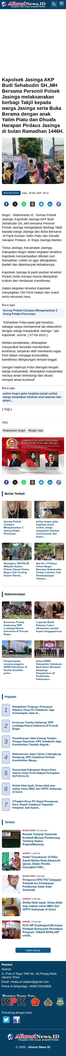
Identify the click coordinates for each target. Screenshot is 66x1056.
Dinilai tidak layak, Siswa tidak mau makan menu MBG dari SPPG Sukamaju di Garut (36, 788)
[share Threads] (32, 205)
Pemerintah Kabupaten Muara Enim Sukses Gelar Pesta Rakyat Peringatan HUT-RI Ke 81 (35, 772)
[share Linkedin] (50, 205)
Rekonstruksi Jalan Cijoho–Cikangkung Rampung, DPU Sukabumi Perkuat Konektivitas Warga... (36, 757)
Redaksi (6, 964)
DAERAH (27, 899)
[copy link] (58, 205)
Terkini (10, 822)
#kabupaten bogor (14, 430)
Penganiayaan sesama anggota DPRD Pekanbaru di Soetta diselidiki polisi (15, 667)
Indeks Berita (33, 950)
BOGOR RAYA (11, 193)
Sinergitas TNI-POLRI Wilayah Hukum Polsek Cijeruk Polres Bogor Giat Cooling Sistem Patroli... (16, 569)
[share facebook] (6, 205)
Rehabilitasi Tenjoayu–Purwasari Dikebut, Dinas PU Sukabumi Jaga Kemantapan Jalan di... (33, 709)
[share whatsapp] (23, 205)
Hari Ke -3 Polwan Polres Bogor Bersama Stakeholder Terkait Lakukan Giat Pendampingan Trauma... (49, 571)
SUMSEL (26, 853)
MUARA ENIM (29, 830)
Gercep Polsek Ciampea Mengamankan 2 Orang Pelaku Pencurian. (13, 527)
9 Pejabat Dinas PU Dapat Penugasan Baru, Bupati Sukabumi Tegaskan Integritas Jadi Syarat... (35, 804)
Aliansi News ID (39, 1047)
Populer (10, 697)
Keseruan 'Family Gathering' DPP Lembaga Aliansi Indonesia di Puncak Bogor (16, 628)
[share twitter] (15, 205)
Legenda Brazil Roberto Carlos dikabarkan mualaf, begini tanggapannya (49, 627)
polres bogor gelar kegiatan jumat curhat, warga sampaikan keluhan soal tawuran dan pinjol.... (32, 397)
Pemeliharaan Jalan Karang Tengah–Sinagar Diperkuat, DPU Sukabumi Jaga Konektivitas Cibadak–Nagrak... (36, 741)
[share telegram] (41, 205)
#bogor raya (35, 430)
